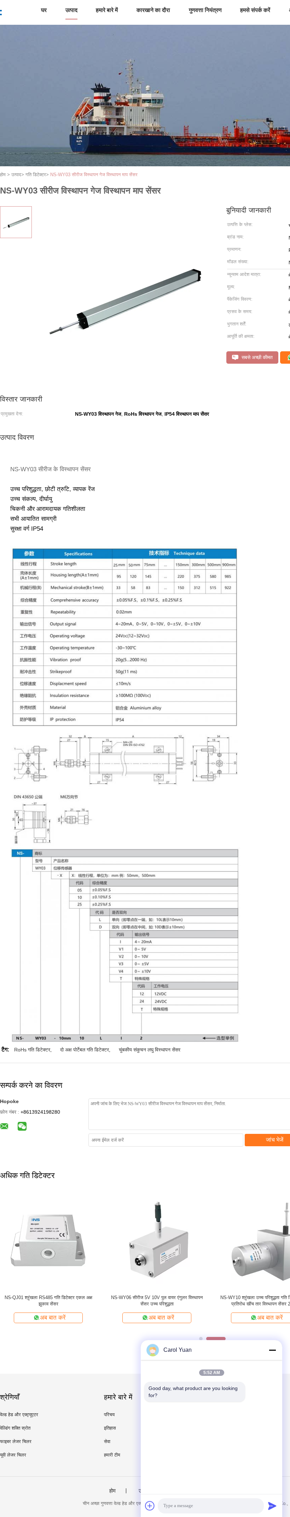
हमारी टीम (112, 1455)
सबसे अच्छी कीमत (256, 357)
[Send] (272, 1505)
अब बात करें (52, 1317)
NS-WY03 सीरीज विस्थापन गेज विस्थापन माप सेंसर (94, 174)
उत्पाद (71, 10)
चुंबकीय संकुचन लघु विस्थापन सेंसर (149, 1049)
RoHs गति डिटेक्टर (32, 1049)
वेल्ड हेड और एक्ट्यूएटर (19, 1414)
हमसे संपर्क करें (255, 10)
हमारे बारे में (107, 10)
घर (44, 10)
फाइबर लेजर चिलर (15, 1441)
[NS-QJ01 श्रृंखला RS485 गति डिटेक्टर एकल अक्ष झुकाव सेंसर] (48, 1241)
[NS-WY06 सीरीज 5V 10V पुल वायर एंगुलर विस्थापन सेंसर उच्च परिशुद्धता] (157, 1241)
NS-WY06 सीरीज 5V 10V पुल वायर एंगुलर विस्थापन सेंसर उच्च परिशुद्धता (157, 1301)
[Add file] (150, 1505)
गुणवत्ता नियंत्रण (205, 10)
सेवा (107, 1441)
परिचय (109, 1414)
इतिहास (110, 1428)
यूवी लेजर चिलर (13, 1455)
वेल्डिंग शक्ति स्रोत (15, 1428)
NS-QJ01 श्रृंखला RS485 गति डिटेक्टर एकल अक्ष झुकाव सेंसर (48, 1301)
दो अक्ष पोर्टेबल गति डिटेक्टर (84, 1049)
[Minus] (272, 1350)
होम (112, 1490)
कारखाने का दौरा (153, 10)
